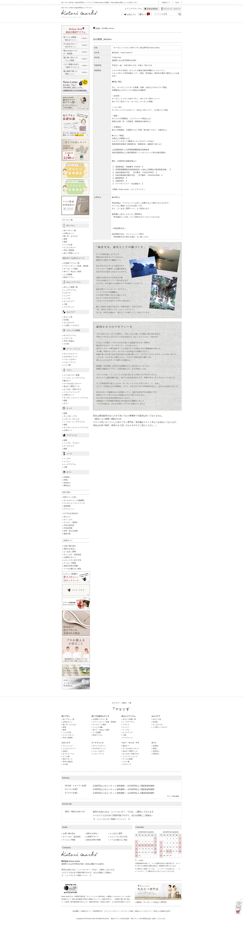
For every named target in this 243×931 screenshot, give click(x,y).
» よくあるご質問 (69, 552)
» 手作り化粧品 (68, 341)
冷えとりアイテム (73, 282)
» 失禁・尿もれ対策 (70, 531)
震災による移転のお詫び (162, 911)
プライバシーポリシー (111, 911)
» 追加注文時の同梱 (70, 566)
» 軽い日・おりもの (70, 236)
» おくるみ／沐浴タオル (130, 754)
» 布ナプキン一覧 (69, 230)
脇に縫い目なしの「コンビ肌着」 (70, 58)
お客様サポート (85, 911)
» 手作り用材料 (68, 250)
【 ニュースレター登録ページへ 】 (76, 875)
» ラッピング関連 (69, 563)
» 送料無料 (66, 506)
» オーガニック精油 (70, 269)
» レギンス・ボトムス (70, 419)
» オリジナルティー (70, 354)
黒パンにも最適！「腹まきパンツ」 (70, 38)
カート (145, 14)
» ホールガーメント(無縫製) (73, 500)
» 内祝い (65, 480)
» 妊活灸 (65, 320)
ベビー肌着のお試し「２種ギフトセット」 (72, 65)
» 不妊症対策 (67, 528)
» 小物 (64, 304)
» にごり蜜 (66, 365)
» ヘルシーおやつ (69, 359)
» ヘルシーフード (69, 362)
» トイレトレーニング (70, 392)
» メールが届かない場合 (71, 569)
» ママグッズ (126, 764)
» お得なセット (68, 233)
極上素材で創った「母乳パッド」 (70, 72)
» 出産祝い (66, 477)
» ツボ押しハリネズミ (70, 325)
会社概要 (76, 911)
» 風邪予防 (66, 534)
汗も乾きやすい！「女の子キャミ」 (70, 45)
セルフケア (70, 312)
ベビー (69, 370)
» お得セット (67, 430)
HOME (97, 28)
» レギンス (66, 293)
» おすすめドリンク (70, 357)
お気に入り (130, 14)
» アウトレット (68, 509)
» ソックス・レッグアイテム (73, 378)
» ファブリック (68, 307)
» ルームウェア (68, 301)
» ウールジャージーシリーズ (73, 503)
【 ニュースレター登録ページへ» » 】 (111, 819)
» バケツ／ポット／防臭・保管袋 (75, 266)
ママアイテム (71, 435)
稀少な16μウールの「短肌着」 (70, 52)
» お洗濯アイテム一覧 (70, 263)
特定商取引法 (97, 911)
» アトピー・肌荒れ (70, 522)
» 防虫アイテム (68, 277)
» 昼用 (64, 239)
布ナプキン (70, 226)
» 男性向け (66, 485)
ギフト (69, 472)
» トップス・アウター (70, 443)
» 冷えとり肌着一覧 (70, 287)
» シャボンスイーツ (68, 748)
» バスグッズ (67, 338)
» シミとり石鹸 (97, 727)
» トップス (66, 298)
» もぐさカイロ (68, 322)
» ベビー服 (125, 762)
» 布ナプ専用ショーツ (70, 253)
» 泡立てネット (67, 759)
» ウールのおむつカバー (71, 383)
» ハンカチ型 (67, 245)
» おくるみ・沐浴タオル (71, 389)
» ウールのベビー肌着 (70, 375)
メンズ (69, 454)
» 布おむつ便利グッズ (70, 386)
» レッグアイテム (69, 290)
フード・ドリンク (73, 349)
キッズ (69, 408)
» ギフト (65, 403)
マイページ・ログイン (171, 9)
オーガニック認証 (127, 911)
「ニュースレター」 (118, 812)
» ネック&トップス (69, 416)
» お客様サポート (69, 557)
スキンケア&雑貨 (73, 330)
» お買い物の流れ (69, 546)
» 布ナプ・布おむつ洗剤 (71, 271)
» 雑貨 (64, 400)
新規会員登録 (151, 9)
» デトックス (67, 520)
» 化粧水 (64, 751)
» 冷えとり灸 (67, 317)
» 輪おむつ (66, 381)
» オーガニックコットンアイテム (75, 398)
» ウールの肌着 (127, 759)
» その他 (65, 344)
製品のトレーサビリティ (143, 911)
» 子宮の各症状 (68, 525)
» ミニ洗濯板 (67, 274)
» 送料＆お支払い (69, 549)
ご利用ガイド (165, 2)
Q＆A (177, 2)
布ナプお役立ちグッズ (75, 258)
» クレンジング (67, 746)
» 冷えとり (66, 517)
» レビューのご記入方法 (71, 560)
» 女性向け (66, 483)
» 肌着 (64, 413)
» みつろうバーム (69, 335)
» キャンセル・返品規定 (71, 554)
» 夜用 (64, 242)
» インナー (66, 296)
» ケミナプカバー (69, 247)
